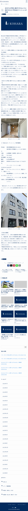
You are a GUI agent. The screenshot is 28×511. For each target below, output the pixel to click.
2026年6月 (5, 388)
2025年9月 (5, 422)
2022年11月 (5, 447)
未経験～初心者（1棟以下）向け (10, 494)
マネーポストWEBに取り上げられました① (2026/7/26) (13, 358)
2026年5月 (5, 392)
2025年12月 (5, 409)
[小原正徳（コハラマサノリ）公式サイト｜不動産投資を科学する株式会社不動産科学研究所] (5, 1)
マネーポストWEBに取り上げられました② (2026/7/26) (13, 355)
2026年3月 (5, 396)
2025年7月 (5, 430)
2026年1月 (5, 405)
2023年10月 (5, 439)
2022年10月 (5, 451)
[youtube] (15, 507)
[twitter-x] (14, 507)
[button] (8, 265)
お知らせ (4, 14)
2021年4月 (5, 464)
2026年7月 (5, 383)
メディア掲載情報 (7, 486)
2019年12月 (5, 468)
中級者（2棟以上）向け (8, 490)
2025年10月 (5, 417)
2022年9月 (5, 456)
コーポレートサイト (11, 504)
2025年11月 (5, 413)
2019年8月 (5, 473)
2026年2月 (5, 400)
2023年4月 (5, 443)
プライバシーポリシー (22, 504)
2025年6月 (5, 434)
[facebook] (12, 507)
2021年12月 (5, 460)
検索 (25, 347)
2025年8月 (5, 426)
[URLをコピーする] (19, 265)
